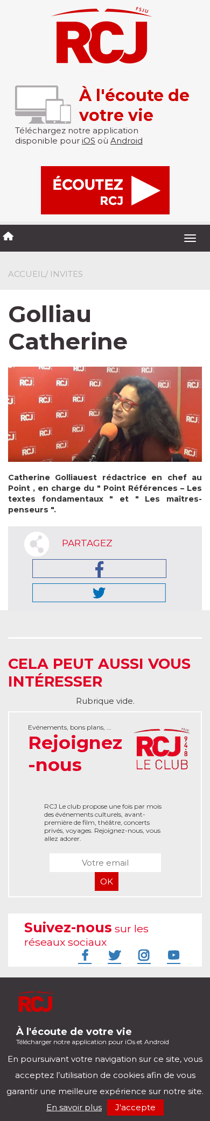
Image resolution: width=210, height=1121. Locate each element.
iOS (88, 140)
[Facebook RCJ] (83, 954)
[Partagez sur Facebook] (99, 568)
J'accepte (135, 1107)
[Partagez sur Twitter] (99, 593)
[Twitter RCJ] (113, 954)
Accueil (26, 274)
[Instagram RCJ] (142, 954)
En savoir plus (74, 1107)
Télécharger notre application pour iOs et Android (92, 1036)
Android (126, 140)
